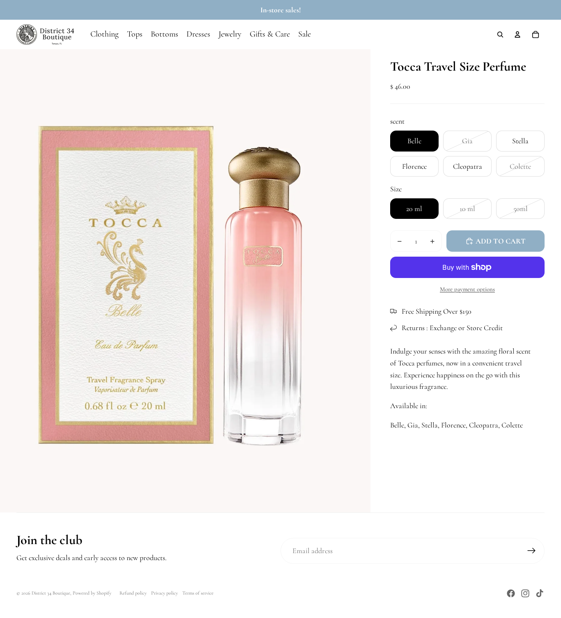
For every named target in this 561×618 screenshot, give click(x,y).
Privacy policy (164, 593)
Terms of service (198, 593)
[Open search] (500, 34)
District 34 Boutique (51, 593)
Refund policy (133, 593)
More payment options (467, 289)
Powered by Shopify (92, 593)
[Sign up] (531, 551)
